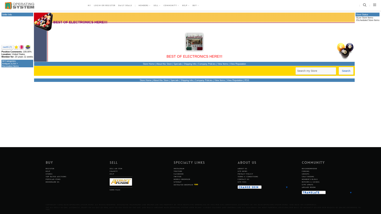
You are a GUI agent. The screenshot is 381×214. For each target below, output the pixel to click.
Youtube (178, 171)
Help (185, 5)
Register (50, 169)
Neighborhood (309, 169)
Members (144, 5)
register (110, 5)
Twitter (177, 177)
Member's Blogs (310, 179)
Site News (242, 171)
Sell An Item (116, 169)
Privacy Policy (245, 174)
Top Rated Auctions (56, 177)
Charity (114, 171)
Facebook (179, 174)
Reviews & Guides (311, 182)
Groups (305, 174)
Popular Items (53, 179)
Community (171, 5)
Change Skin (249, 187)
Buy (195, 5)
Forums (305, 171)
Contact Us (243, 179)
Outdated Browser (183, 185)
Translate (311, 192)
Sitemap (178, 182)
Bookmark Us (52, 182)
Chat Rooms (308, 177)
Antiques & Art (9, 63)
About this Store (164, 64)
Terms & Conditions (248, 177)
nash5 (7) (7, 47)
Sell (156, 5)
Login (97, 5)
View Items (222, 64)
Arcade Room (309, 187)
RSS (247, 80)
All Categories (9, 61)
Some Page (115, 190)
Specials (178, 64)
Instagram (179, 169)
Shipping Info (190, 64)
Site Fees (242, 182)
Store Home (149, 64)
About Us (242, 169)
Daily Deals (125, 5)
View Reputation (238, 64)
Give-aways (307, 185)
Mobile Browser (182, 179)
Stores (49, 174)
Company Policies (207, 64)
